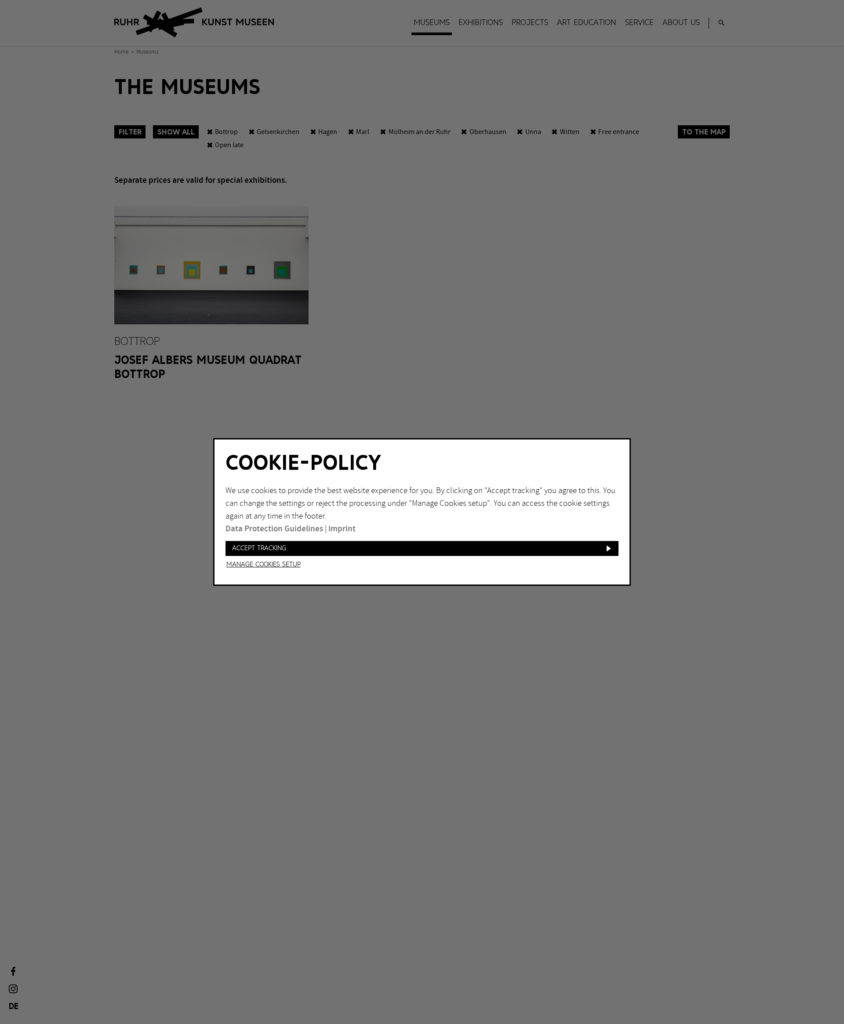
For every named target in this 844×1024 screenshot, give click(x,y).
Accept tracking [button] (259, 548)
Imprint (342, 528)
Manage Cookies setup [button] (263, 565)
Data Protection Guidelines (274, 528)
